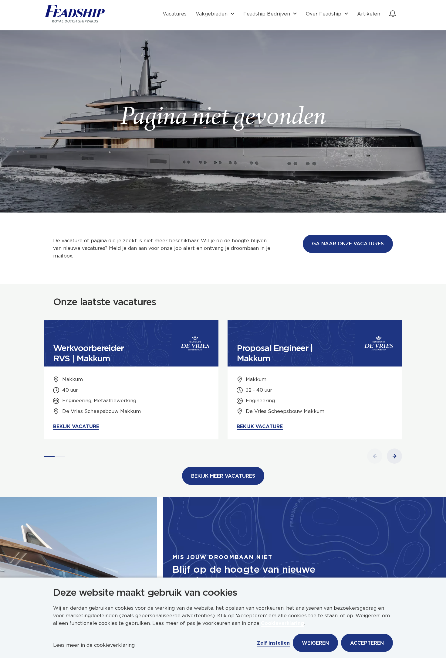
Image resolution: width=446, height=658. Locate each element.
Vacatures (175, 14)
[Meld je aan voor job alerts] (392, 13)
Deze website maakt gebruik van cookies (145, 592)
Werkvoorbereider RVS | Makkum (88, 353)
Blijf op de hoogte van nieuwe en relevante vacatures (243, 575)
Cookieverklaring (282, 623)
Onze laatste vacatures (104, 302)
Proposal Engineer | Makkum (275, 353)
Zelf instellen (273, 643)
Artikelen (368, 14)
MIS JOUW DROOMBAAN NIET (222, 557)
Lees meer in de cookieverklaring (94, 645)
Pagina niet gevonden (223, 118)
